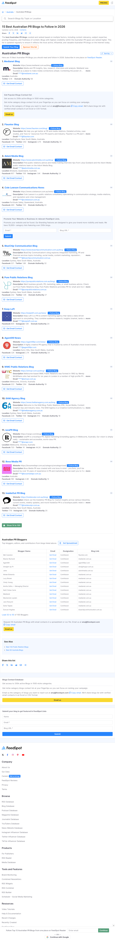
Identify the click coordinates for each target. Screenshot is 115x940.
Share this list (8, 660)
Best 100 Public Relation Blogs (17, 647)
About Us (6, 767)
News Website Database (12, 828)
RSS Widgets (7, 883)
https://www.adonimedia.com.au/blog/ (37, 160)
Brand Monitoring (9, 875)
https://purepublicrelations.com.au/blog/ (38, 281)
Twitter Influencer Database (13, 837)
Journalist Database (10, 819)
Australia (10, 12)
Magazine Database (10, 815)
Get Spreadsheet (70, 543)
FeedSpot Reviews (9, 780)
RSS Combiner (8, 888)
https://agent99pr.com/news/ (33, 342)
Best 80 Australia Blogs (14, 650)
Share (4, 33)
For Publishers (8, 854)
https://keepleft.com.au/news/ (33, 313)
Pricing (103, 3)
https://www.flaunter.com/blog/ (34, 128)
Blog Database (8, 806)
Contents (23, 30)
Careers (11, 776)
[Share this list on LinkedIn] (17, 33)
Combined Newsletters (11, 879)
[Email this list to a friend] (25, 33)
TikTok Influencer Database (13, 841)
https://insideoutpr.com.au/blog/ (34, 497)
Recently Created (9, 922)
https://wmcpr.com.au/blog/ (32, 371)
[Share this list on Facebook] (9, 33)
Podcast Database (9, 810)
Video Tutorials (8, 909)
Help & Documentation (11, 913)
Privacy (5, 785)
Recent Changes (9, 918)
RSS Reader (7, 858)
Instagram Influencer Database (15, 832)
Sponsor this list (30, 47)
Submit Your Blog (10, 47)
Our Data (5, 772)
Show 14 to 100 (13, 525)
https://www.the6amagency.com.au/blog (38, 402)
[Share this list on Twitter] (13, 33)
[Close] (113, 925)
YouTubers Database (10, 823)
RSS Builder (7, 892)
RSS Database (8, 802)
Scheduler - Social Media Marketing (17, 897)
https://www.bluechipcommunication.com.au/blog (42, 250)
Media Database (9, 862)
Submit (8, 236)
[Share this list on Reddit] (21, 33)
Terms (4, 789)
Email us (9, 114)
